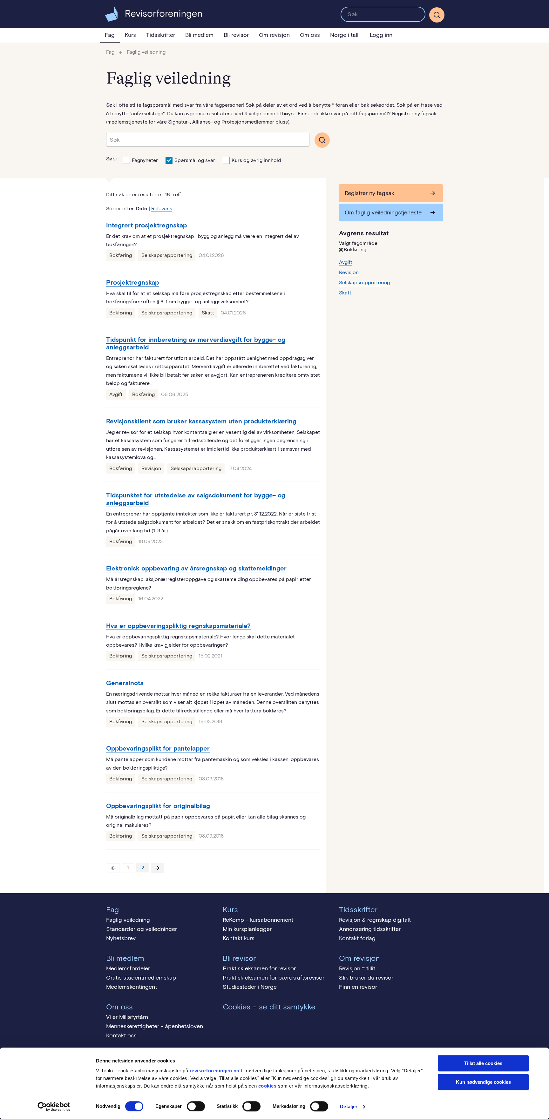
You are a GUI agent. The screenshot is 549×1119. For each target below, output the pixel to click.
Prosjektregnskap (132, 282)
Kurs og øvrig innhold (256, 160)
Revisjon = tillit (357, 968)
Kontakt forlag (357, 938)
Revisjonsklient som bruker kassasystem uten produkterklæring (201, 421)
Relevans (161, 209)
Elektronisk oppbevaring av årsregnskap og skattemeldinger (196, 568)
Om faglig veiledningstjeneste (383, 212)
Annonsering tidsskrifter (370, 929)
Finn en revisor (358, 986)
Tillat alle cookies (483, 1063)
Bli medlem (199, 34)
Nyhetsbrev (121, 938)
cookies (267, 1086)
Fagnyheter (145, 160)
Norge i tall (344, 34)
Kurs (130, 34)
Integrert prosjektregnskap (146, 225)
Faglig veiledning (146, 52)
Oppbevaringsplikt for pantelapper (158, 748)
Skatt (208, 313)
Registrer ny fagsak (369, 193)
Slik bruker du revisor (366, 977)
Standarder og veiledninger (141, 929)
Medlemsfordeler (128, 968)
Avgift (116, 394)
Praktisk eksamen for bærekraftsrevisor (273, 977)
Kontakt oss (121, 1035)
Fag (110, 34)
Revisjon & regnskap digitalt (375, 919)
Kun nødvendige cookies (483, 1082)
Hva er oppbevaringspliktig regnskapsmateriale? (178, 626)
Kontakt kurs (238, 938)
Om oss (310, 34)
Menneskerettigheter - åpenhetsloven (154, 1026)
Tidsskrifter (160, 34)
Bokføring (120, 255)
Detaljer (348, 1106)
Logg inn (381, 34)
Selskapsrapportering (166, 255)
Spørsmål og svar (194, 160)
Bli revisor (236, 34)
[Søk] (383, 14)
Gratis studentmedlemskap (141, 977)
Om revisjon (274, 34)
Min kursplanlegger (247, 929)
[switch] (196, 1106)
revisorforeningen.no (215, 1070)
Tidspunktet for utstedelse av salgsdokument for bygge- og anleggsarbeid (195, 499)
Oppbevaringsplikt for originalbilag (158, 806)
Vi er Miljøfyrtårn (127, 1017)
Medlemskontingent (131, 986)
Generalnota (125, 683)
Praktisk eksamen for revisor (259, 968)
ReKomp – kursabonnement (258, 919)
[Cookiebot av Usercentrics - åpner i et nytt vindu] (54, 1106)
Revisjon (151, 468)
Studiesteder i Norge (250, 986)
